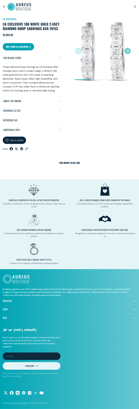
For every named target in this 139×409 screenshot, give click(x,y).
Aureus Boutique (19, 403)
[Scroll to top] (134, 404)
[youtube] (42, 393)
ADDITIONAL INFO (11, 130)
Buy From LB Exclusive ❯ (18, 46)
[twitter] (16, 149)
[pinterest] (21, 149)
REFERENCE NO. (10, 120)
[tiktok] (36, 393)
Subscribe (29, 365)
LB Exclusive (10, 19)
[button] (4, 6)
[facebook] (11, 149)
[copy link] (26, 149)
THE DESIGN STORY (12, 58)
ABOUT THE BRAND (12, 101)
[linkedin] (18, 393)
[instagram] (30, 393)
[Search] (135, 6)
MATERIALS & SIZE (12, 110)
